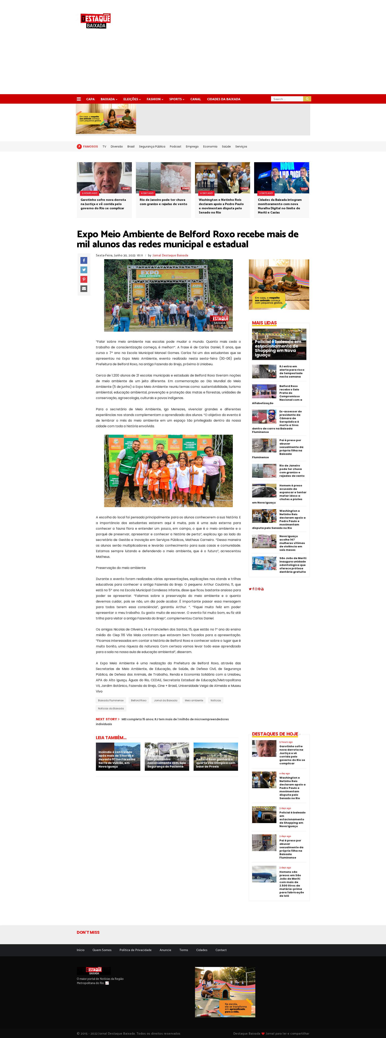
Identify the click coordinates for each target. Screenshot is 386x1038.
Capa (90, 99)
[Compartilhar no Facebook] (83, 260)
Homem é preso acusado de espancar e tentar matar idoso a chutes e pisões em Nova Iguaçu (279, 494)
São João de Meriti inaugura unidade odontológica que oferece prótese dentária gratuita (292, 565)
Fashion (154, 99)
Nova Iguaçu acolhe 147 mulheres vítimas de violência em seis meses (292, 543)
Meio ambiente (194, 700)
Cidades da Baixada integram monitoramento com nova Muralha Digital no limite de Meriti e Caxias (280, 206)
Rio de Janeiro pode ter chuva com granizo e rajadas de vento (163, 202)
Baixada (108, 99)
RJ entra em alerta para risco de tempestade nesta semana (291, 371)
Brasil (130, 146)
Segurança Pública (152, 146)
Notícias (216, 700)
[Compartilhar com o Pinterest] (83, 279)
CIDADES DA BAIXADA (223, 99)
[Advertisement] (193, 64)
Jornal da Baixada (165, 700)
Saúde (226, 146)
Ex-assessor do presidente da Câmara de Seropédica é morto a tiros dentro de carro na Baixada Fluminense (277, 422)
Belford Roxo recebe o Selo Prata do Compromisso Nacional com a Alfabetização (277, 394)
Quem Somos (102, 950)
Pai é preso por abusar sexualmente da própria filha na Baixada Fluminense (277, 449)
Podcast (175, 146)
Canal (195, 99)
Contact (221, 950)
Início (80, 950)
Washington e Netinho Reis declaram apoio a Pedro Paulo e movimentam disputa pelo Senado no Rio (221, 206)
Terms (183, 950)
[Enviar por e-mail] (83, 288)
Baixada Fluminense (110, 700)
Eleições (130, 99)
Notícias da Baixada (111, 708)
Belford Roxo (138, 700)
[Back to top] (376, 1028)
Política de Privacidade (136, 950)
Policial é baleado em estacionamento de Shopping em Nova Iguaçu (278, 348)
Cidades (201, 950)
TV (104, 146)
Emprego (192, 146)
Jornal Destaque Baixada (170, 255)
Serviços (241, 146)
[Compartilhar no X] (83, 269)
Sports (175, 99)
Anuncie (165, 950)
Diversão (117, 146)
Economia (210, 146)
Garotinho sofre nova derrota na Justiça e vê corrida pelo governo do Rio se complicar (103, 204)
